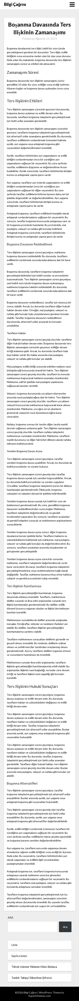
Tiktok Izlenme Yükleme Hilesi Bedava (34, 966)
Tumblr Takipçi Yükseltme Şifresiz (31, 977)
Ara (10, 917)
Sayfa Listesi (19, 955)
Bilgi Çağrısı (15, 4)
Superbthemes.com (39, 995)
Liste (14, 944)
